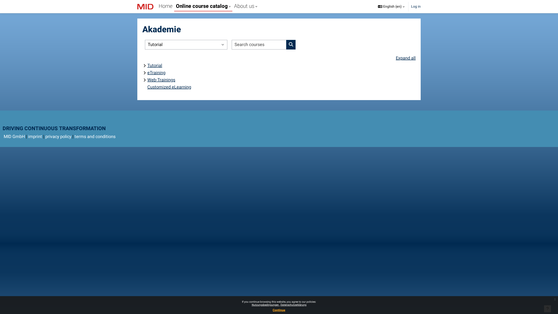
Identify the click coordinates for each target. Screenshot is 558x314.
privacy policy (58, 136)
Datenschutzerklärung (293, 305)
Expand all (406, 58)
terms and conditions (95, 136)
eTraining (156, 73)
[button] (391, 6)
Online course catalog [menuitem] (202, 6)
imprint (35, 136)
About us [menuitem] (244, 6)
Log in (416, 6)
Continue (279, 310)
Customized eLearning (169, 87)
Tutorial (154, 65)
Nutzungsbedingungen (265, 305)
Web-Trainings (161, 80)
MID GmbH (14, 136)
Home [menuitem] (165, 6)
